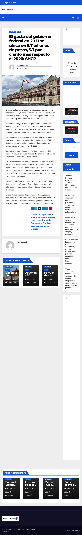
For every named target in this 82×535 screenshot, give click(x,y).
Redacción (24, 65)
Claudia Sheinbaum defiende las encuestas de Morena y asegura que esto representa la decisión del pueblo (71, 278)
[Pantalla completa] (78, 113)
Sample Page (75, 530)
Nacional (48, 479)
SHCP (18, 31)
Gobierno (13, 31)
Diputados (68, 479)
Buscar (68, 140)
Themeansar (5, 531)
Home (68, 530)
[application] (71, 111)
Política (8, 479)
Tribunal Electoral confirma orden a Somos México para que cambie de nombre (71, 183)
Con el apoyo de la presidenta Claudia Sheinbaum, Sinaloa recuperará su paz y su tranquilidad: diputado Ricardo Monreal (71, 251)
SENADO (28, 479)
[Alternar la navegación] (78, 18)
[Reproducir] (68, 113)
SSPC (7, 269)
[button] (73, 18)
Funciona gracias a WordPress (11, 529)
